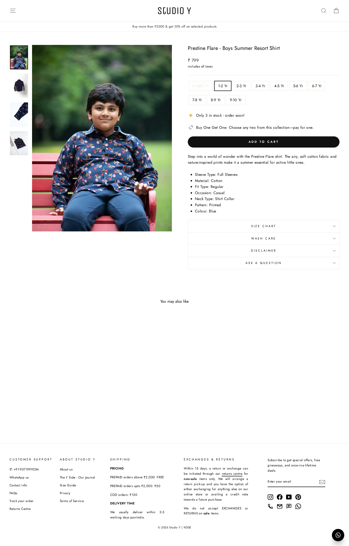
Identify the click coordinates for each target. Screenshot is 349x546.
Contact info (18, 485)
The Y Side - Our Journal (77, 477)
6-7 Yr (316, 86)
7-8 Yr (197, 100)
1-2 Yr (222, 86)
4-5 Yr (279, 86)
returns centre (232, 473)
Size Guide (68, 485)
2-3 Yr (241, 86)
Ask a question (263, 263)
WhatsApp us (18, 477)
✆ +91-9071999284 (24, 469)
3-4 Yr (260, 86)
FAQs (13, 493)
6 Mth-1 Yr (200, 86)
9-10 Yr (236, 100)
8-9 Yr (216, 100)
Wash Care (263, 238)
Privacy (65, 493)
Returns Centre (20, 508)
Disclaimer (263, 250)
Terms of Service (72, 500)
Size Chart (263, 226)
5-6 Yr (298, 86)
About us (66, 469)
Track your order (21, 500)
